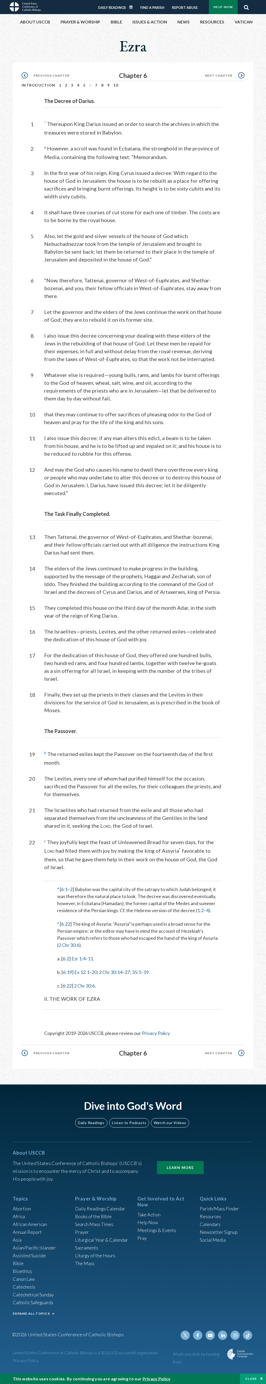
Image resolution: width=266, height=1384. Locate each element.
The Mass (85, 1263)
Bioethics (22, 1271)
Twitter (185, 1335)
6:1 (64, 889)
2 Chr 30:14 (110, 972)
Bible (18, 1263)
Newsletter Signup (219, 1232)
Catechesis (24, 1287)
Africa (19, 1216)
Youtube (210, 1335)
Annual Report (27, 1232)
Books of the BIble (93, 1216)
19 (146, 972)
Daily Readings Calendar (133, 7)
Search (246, 6)
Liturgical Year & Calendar (101, 1240)
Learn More (180, 1167)
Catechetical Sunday (33, 1294)
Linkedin (222, 1335)
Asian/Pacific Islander (34, 1248)
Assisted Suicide (29, 1255)
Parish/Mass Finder (219, 1208)
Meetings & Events (156, 1230)
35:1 (136, 972)
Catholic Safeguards (33, 1302)
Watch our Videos (170, 1122)
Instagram (235, 1335)
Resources (210, 1216)
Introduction (38, 85)
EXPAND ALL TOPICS (31, 1313)
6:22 (65, 924)
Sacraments (86, 1248)
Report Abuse (185, 7)
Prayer (82, 1232)
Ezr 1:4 (78, 958)
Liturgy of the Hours (95, 1255)
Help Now (223, 7)
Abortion (22, 1208)
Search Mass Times (94, 1224)
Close (251, 1379)
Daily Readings (112, 7)
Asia (17, 1240)
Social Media (213, 1240)
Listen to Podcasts (129, 1122)
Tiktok (247, 1335)
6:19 (67, 972)
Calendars (210, 1224)
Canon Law (24, 1279)
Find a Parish (152, 7)
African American (30, 1224)
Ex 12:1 (81, 972)
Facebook (197, 1335)
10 (115, 85)
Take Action (149, 1214)
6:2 (66, 958)
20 (94, 972)
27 (127, 972)
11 (90, 958)
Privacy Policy (156, 1033)
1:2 (200, 910)
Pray (142, 1238)
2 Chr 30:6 (68, 945)
